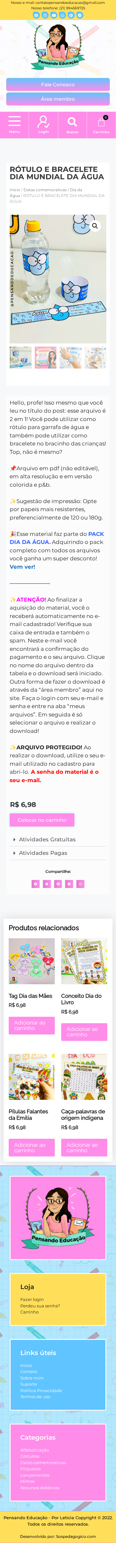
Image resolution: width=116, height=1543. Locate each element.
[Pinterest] (71, 15)
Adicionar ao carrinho (29, 1025)
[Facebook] (36, 15)
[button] (14, 122)
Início (15, 189)
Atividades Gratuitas (47, 839)
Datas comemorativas (45, 189)
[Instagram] (45, 15)
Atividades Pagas (43, 853)
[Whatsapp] (62, 15)
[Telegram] (79, 15)
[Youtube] (53, 15)
